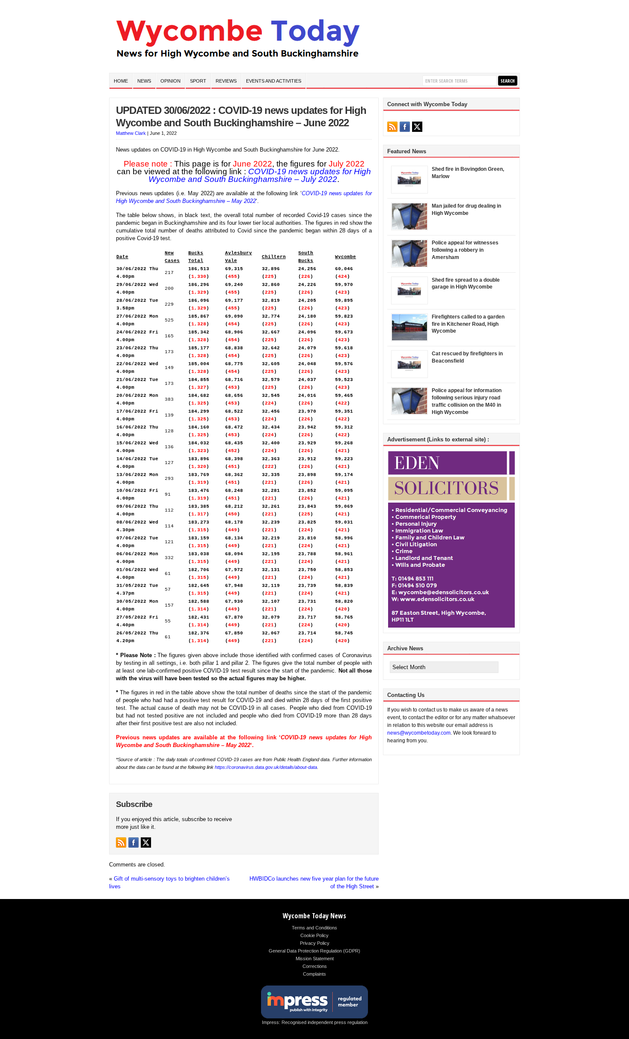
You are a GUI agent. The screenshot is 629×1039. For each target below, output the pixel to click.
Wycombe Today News (314, 915)
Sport (198, 80)
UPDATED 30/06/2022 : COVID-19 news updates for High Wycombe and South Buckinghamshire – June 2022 (241, 116)
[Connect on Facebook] (133, 842)
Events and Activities (273, 80)
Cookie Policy (314, 935)
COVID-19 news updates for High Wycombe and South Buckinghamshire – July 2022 (259, 175)
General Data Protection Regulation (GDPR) (314, 950)
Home (121, 80)
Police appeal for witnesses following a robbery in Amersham (465, 250)
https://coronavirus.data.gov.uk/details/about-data (266, 767)
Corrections (315, 966)
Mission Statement (315, 958)
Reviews (226, 80)
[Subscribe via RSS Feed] (121, 842)
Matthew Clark (131, 133)
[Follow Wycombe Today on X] (146, 842)
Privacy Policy (314, 943)
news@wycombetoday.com (419, 733)
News (144, 80)
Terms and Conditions (314, 927)
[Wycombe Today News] (237, 60)
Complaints (314, 973)
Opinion (170, 80)
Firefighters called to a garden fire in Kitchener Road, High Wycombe (468, 324)
